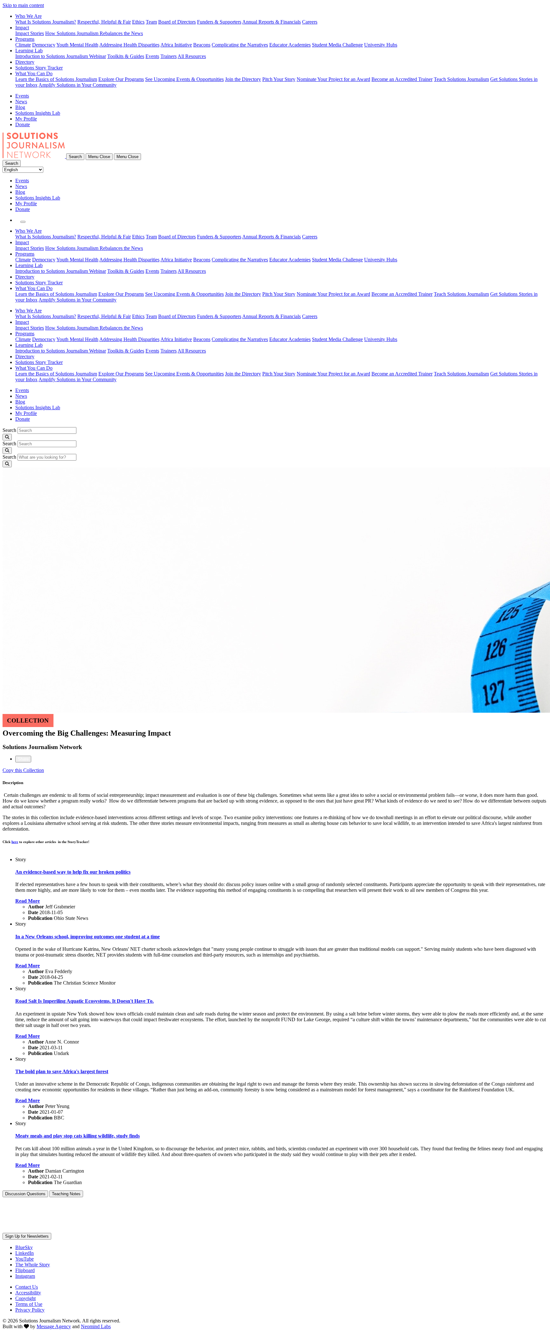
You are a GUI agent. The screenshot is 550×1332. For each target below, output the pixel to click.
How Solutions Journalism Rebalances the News (94, 33)
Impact (22, 27)
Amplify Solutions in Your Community (77, 85)
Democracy (43, 44)
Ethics (138, 22)
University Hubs (380, 44)
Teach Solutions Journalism (461, 79)
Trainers (168, 56)
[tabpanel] (275, 818)
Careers (309, 22)
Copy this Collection (23, 770)
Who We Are (28, 16)
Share (23, 759)
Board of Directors (177, 22)
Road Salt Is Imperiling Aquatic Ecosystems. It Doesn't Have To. (84, 1001)
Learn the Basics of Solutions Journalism (56, 79)
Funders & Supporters (219, 22)
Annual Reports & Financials (271, 22)
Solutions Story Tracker (39, 67)
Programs (24, 39)
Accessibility (28, 1292)
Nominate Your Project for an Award (333, 79)
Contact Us (26, 1287)
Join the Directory (243, 79)
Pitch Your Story (278, 79)
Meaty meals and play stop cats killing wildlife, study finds (77, 1136)
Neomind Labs (96, 1326)
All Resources (192, 56)
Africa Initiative (176, 44)
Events (152, 56)
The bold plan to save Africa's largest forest (61, 1071)
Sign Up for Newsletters (27, 1236)
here (14, 842)
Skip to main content (23, 5)
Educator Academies (290, 44)
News (21, 101)
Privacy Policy (30, 1310)
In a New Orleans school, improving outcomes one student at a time (87, 936)
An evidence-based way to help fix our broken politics (72, 872)
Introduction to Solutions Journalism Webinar (60, 56)
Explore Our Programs (121, 79)
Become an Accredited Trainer (402, 79)
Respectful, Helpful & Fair (104, 22)
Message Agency (54, 1326)
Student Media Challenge (337, 44)
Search (9, 430)
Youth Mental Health (77, 44)
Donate (22, 124)
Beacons (201, 44)
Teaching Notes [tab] (66, 1193)
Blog (20, 107)
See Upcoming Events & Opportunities (184, 79)
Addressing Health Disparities (129, 44)
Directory (24, 62)
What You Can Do (34, 73)
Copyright (25, 1298)
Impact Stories (29, 33)
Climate (23, 44)
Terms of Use (28, 1304)
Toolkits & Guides (125, 56)
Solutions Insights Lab (37, 113)
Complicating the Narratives (240, 44)
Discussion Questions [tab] (25, 1193)
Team (151, 22)
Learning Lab (29, 50)
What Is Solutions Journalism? (45, 22)
